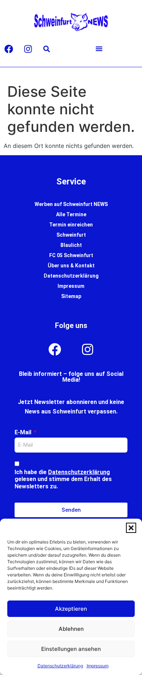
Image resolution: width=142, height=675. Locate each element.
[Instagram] (28, 49)
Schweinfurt (71, 235)
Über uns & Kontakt (71, 265)
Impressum (98, 665)
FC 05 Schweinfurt (71, 255)
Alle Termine (71, 214)
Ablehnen (71, 628)
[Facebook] (8, 49)
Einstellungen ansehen (71, 648)
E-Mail (24, 432)
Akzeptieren (71, 608)
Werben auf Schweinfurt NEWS (71, 204)
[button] (131, 527)
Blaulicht (71, 245)
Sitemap (71, 296)
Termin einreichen (71, 225)
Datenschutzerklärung (60, 665)
